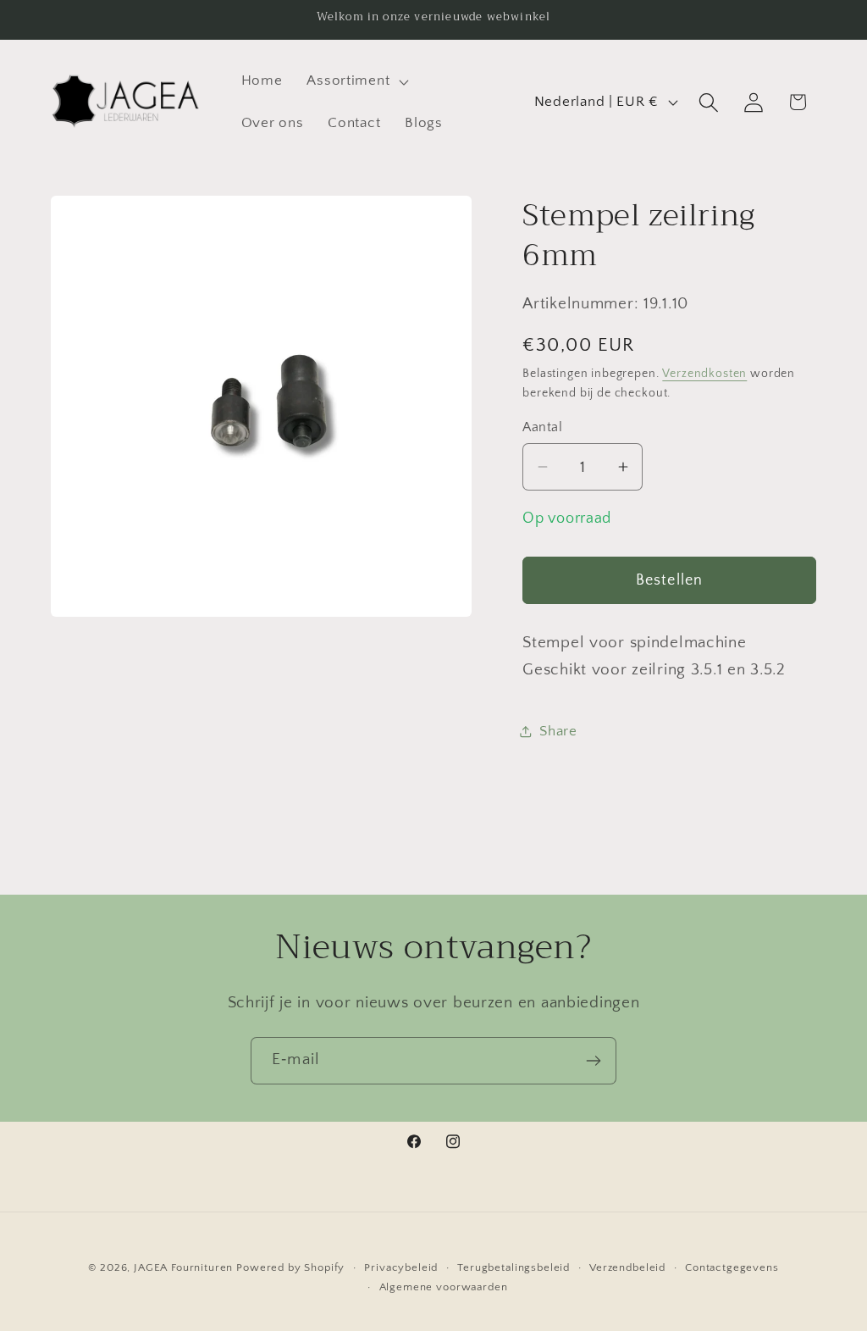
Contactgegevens (732, 1267)
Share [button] (558, 731)
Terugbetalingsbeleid (513, 1267)
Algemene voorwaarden (443, 1287)
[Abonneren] (593, 1060)
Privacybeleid (401, 1267)
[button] (356, 81)
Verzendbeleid (627, 1267)
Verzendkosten (704, 373)
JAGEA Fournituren (183, 1267)
